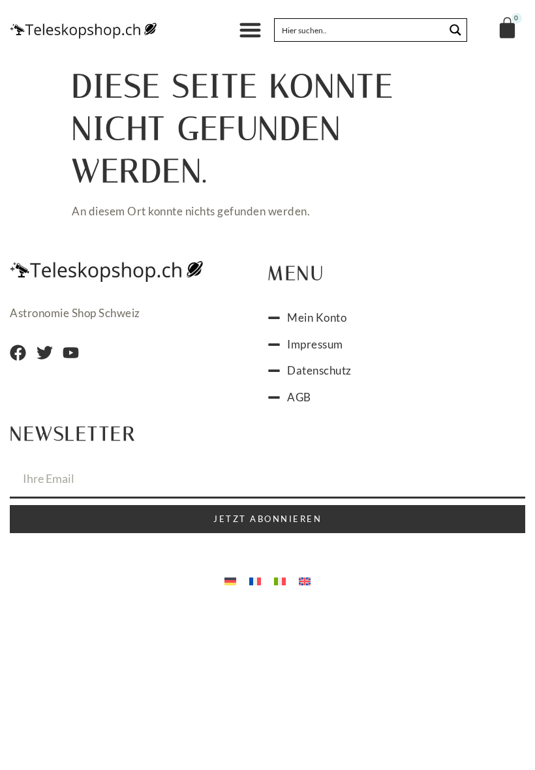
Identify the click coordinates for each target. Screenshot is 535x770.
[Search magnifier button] (455, 30)
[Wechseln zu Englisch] (304, 580)
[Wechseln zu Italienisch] (280, 580)
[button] (251, 30)
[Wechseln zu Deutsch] (230, 580)
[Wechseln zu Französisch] (255, 580)
